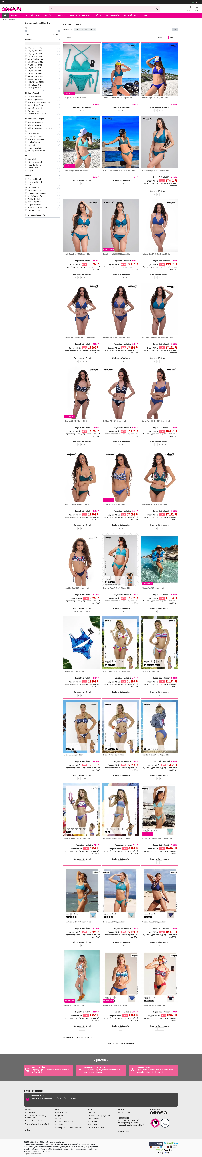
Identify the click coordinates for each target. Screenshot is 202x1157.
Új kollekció (92, 1112)
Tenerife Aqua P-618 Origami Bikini (76, 170)
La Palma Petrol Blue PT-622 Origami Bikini (119, 170)
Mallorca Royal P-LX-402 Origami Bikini (156, 254)
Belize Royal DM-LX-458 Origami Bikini (156, 421)
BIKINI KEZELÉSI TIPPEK (94, 1067)
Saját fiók (60, 1115)
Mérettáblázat (93, 1124)
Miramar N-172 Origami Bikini (75, 671)
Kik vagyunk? (30, 1112)
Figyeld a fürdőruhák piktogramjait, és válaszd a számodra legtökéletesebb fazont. (155, 1071)
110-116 (82, 862)
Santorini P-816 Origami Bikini (75, 1005)
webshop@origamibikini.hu (128, 1122)
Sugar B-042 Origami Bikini (151, 671)
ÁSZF (3, 2)
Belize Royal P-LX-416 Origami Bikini (116, 337)
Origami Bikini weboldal (33, 1153)
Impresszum (29, 1127)
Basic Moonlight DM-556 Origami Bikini (117, 254)
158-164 (88, 611)
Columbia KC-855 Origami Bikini (153, 1005)
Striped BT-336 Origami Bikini (114, 504)
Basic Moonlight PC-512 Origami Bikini (156, 170)
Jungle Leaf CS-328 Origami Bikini (76, 504)
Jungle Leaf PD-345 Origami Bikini (154, 504)
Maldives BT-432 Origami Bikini (75, 421)
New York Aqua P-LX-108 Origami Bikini (117, 588)
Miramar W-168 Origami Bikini (153, 588)
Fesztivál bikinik (94, 1121)
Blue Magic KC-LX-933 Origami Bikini (77, 922)
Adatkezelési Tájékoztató (34, 1121)
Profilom (59, 1124)
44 (122, 111)
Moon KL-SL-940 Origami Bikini (114, 922)
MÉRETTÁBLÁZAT (39, 1067)
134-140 (76, 611)
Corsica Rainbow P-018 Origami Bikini (116, 671)
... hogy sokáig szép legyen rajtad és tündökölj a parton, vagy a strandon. (102, 1071)
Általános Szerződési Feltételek (37, 1124)
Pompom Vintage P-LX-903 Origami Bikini (157, 838)
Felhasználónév (62, 1112)
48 (126, 277)
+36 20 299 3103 (124, 1118)
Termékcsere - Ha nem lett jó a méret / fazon (36, 1116)
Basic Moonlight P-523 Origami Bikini (77, 254)
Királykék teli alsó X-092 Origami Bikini (156, 755)
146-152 (82, 611)
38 (156, 111)
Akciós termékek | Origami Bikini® (100, 1115)
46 (123, 277)
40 (159, 111)
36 (80, 111)
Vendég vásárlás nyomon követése (69, 1127)
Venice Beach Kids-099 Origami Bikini (116, 838)
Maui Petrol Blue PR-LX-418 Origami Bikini (157, 337)
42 (83, 111)
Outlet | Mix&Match (95, 1118)
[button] (15, 15)
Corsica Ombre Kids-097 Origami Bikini (78, 838)
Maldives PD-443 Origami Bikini (114, 421)
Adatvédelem (10, 2)
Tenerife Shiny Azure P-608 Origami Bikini (118, 98)
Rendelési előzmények (65, 1121)
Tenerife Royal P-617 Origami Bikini (155, 98)
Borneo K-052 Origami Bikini (113, 755)
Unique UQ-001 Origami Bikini (75, 98)
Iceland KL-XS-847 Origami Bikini (115, 1005)
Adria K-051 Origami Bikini (73, 755)
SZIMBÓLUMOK (143, 1067)
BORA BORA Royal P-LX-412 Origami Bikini (79, 337)
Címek (58, 1118)
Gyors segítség (123, 1131)
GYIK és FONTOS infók (96, 1127)
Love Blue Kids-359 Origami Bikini (76, 588)
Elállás (27, 1130)
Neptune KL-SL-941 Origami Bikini (154, 922)
